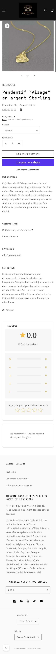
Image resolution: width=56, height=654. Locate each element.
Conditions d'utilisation (17, 478)
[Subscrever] (47, 589)
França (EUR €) (26, 621)
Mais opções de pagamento (28, 169)
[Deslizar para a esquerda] (21, 76)
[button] (3, 10)
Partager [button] (10, 309)
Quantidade (7, 137)
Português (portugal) (26, 637)
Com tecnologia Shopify (34, 648)
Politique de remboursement (19, 485)
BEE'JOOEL (23, 648)
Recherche (11, 471)
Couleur (5, 124)
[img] (9, 110)
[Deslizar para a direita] (34, 76)
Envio (4, 119)
